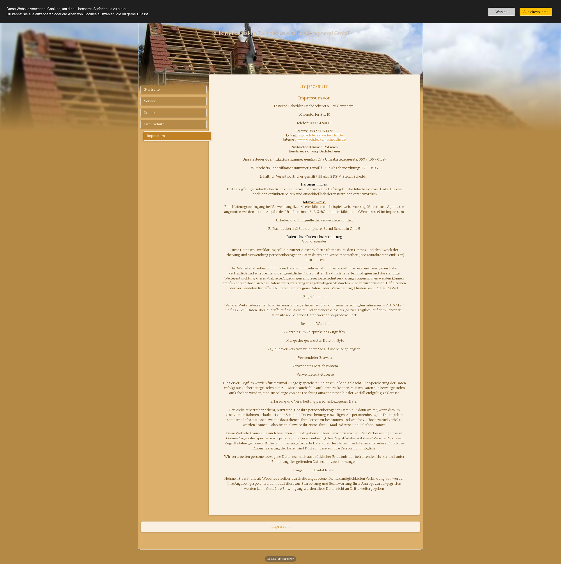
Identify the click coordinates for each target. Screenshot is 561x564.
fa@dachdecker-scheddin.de (320, 135)
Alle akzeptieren (536, 11)
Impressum (280, 527)
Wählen (501, 11)
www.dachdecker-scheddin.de (321, 139)
